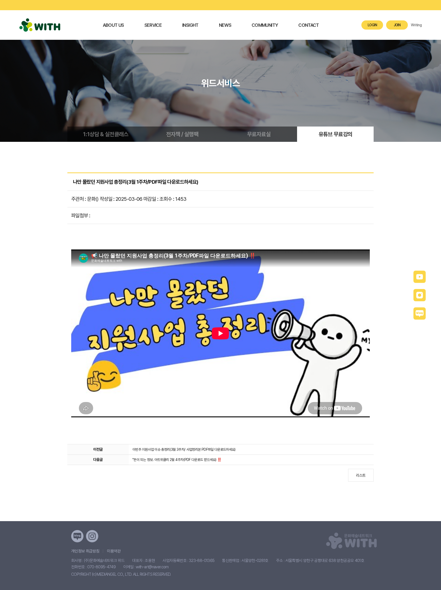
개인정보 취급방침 (85, 551)
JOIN (397, 25)
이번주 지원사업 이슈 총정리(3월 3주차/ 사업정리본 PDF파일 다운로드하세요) (184, 449)
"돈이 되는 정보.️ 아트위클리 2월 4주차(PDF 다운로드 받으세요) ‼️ (176, 460)
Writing (416, 25)
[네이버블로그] (77, 536)
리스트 (360, 475)
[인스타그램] (92, 536)
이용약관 (113, 551)
